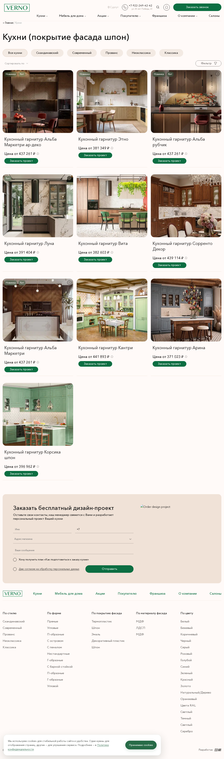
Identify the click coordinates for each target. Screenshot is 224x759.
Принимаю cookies (141, 745)
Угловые (52, 628)
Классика (171, 53)
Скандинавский (47, 53)
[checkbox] (15, 559)
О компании (186, 16)
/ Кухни (18, 23)
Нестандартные (58, 654)
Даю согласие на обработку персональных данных (49, 569)
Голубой (186, 660)
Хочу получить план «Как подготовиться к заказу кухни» (54, 560)
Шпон (96, 628)
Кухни (41, 16)
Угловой (52, 686)
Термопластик (102, 621)
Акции (101, 16)
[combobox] (17, 63)
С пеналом (54, 647)
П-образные (55, 634)
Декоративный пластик (108, 641)
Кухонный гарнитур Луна (29, 243)
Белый (184, 621)
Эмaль (96, 634)
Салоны (214, 16)
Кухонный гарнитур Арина (179, 347)
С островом (55, 641)
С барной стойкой (60, 666)
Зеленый (186, 673)
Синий (185, 666)
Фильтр (206, 63)
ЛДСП (140, 628)
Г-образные (55, 660)
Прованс (112, 53)
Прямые (52, 621)
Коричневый (189, 634)
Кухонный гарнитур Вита (103, 243)
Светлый (186, 712)
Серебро (186, 731)
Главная (9, 23)
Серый (185, 647)
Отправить (109, 569)
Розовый (186, 654)
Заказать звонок (197, 7)
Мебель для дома (71, 16)
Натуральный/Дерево (195, 692)
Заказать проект (21, 161)
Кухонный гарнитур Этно (103, 139)
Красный (186, 679)
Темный (185, 718)
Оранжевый (188, 699)
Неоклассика (141, 53)
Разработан (206, 750)
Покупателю (129, 16)
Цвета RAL (188, 705)
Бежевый (186, 628)
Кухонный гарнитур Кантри (105, 347)
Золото (185, 686)
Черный (185, 641)
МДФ (140, 621)
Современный (82, 53)
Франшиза (159, 16)
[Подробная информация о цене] (38, 153)
